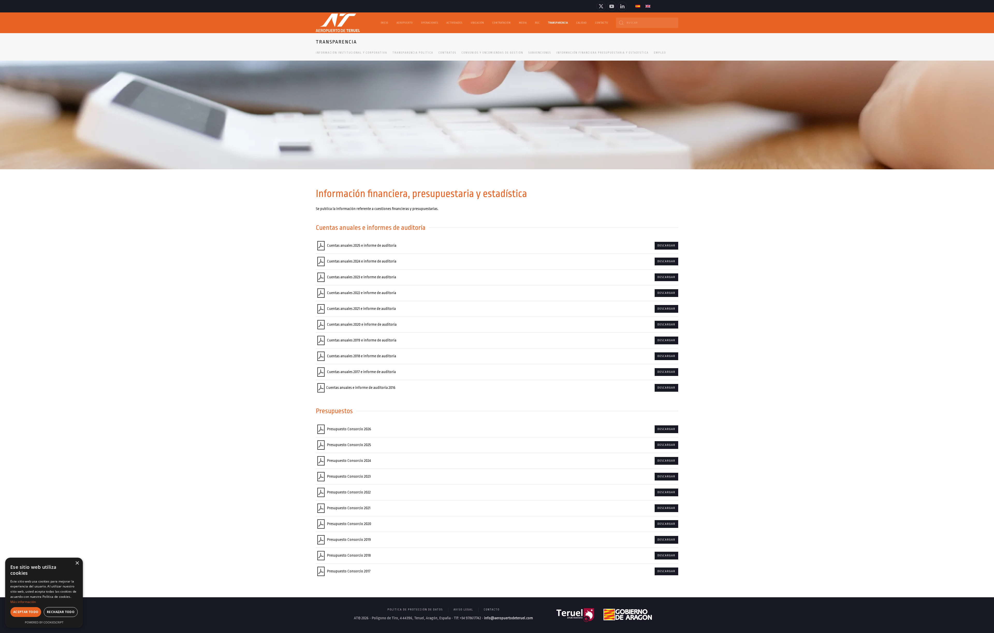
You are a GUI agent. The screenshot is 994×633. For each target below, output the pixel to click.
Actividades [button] (455, 22)
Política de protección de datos (415, 609)
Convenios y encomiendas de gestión (492, 52)
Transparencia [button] (558, 22)
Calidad (581, 22)
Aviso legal (463, 609)
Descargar (666, 245)
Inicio (384, 22)
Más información (23, 602)
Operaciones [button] (429, 22)
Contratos (447, 52)
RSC (537, 22)
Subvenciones (539, 52)
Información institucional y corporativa (351, 52)
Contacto (601, 22)
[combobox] (647, 23)
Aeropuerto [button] (405, 22)
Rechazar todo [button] (61, 612)
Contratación (501, 22)
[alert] (44, 593)
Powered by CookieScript (44, 622)
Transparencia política (412, 52)
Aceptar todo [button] (26, 612)
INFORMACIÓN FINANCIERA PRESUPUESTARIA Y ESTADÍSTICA (602, 52)
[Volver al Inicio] (338, 22)
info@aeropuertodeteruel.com (508, 618)
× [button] (77, 563)
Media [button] (523, 22)
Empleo (660, 52)
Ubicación (477, 22)
